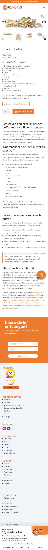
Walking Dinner (9, 453)
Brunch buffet (12, 300)
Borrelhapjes (8, 450)
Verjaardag (8, 501)
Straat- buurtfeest (10, 507)
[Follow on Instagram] (4, 428)
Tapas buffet (25, 305)
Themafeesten (9, 509)
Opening (7, 483)
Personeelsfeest (10, 495)
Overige (7, 417)
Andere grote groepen (12, 512)
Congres (7, 466)
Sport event (8, 504)
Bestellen (7, 399)
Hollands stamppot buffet (16, 303)
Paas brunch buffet (33, 295)
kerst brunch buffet (38, 292)
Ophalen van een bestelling (13, 408)
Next (45, 39)
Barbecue (7, 439)
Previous (3, 39)
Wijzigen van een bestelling (14, 405)
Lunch (6, 444)
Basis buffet (22, 300)
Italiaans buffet (31, 303)
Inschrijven (23, 356)
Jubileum (7, 478)
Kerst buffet (6, 295)
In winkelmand (25, 111)
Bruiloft (6, 463)
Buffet (6, 441)
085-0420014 (17, 1)
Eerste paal (8, 469)
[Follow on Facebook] (8, 428)
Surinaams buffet (37, 305)
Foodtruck (7, 475)
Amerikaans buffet (14, 305)
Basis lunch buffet (28, 298)
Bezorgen (7, 402)
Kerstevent (8, 481)
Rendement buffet (33, 300)
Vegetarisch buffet (11, 308)
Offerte (6, 414)
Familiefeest (8, 472)
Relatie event (9, 498)
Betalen (7, 411)
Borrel (6, 447)
